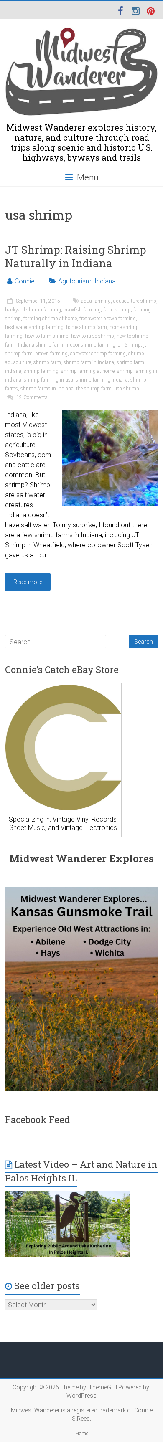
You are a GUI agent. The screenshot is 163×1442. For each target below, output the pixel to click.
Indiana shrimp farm (40, 345)
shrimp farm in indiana (89, 362)
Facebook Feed (37, 1119)
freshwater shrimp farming (34, 327)
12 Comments (31, 397)
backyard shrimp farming (33, 310)
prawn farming (51, 354)
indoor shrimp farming (90, 345)
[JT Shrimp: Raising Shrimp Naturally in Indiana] (110, 414)
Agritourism (75, 281)
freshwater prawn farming (107, 318)
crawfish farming (82, 310)
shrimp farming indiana (102, 380)
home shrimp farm (86, 327)
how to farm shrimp (47, 336)
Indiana (105, 281)
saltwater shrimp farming (98, 354)
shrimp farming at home (88, 371)
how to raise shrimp (92, 336)
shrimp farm (47, 362)
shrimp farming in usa (48, 380)
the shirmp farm (94, 389)
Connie (25, 281)
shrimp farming (41, 371)
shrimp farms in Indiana (47, 389)
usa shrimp (126, 389)
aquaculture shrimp (134, 301)
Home (81, 1434)
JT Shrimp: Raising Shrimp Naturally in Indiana (75, 256)
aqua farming (96, 301)
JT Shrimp (129, 345)
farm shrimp (117, 310)
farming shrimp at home (50, 318)
